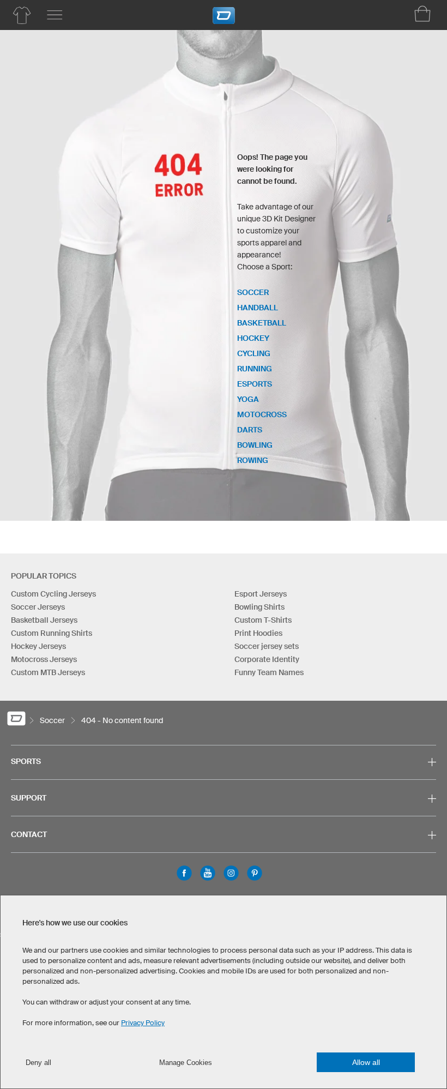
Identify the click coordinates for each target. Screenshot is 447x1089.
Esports (254, 384)
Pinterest (254, 873)
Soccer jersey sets (266, 646)
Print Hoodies (258, 633)
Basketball (261, 322)
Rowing (252, 460)
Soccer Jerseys (38, 607)
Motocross (262, 414)
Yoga (248, 399)
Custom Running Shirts (51, 633)
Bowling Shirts (259, 607)
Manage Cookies (185, 1062)
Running (254, 368)
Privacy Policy (143, 1023)
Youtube (208, 873)
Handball (257, 307)
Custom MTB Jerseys (48, 672)
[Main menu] (54, 15)
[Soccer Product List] (22, 15)
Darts (249, 429)
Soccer (253, 292)
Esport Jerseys (260, 593)
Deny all (38, 1062)
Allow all (366, 1062)
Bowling (255, 445)
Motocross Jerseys (44, 659)
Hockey (253, 338)
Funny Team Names (269, 672)
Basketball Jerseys (44, 620)
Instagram (231, 873)
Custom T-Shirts (263, 620)
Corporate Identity (266, 659)
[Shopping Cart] (422, 13)
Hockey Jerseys (38, 646)
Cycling (253, 353)
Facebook (184, 873)
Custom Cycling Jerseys (53, 593)
